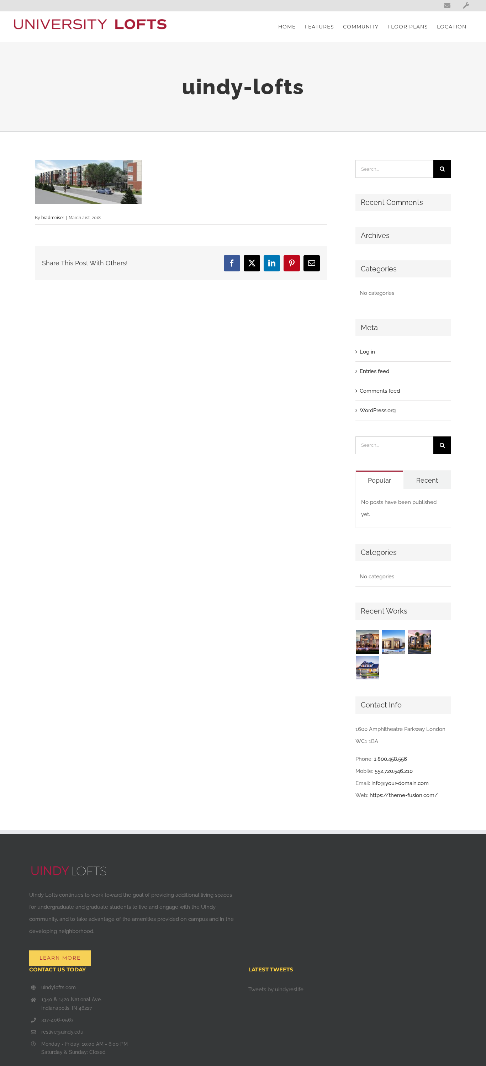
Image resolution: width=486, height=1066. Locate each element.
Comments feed (380, 391)
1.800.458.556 (390, 759)
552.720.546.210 (394, 771)
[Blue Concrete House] (367, 667)
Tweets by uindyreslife (275, 989)
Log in (367, 352)
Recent (427, 480)
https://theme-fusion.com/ (404, 795)
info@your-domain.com (400, 783)
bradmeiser (52, 217)
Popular (379, 480)
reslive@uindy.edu (62, 1032)
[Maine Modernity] (393, 642)
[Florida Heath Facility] (367, 642)
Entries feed (374, 371)
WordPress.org (378, 410)
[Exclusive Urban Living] (419, 642)
